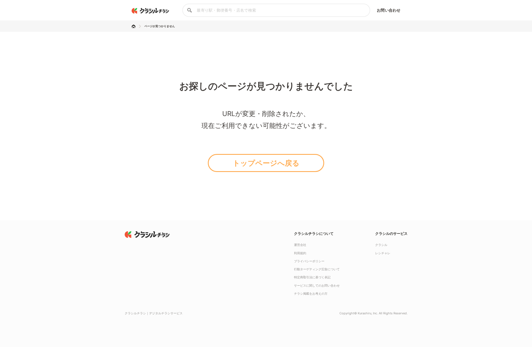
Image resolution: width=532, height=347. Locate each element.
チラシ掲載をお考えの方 (311, 293)
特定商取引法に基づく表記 (312, 277)
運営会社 (300, 245)
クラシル (381, 245)
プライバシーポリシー (309, 261)
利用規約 (300, 253)
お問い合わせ (388, 10)
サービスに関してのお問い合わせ (317, 285)
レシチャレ (382, 253)
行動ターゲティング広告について (317, 269)
